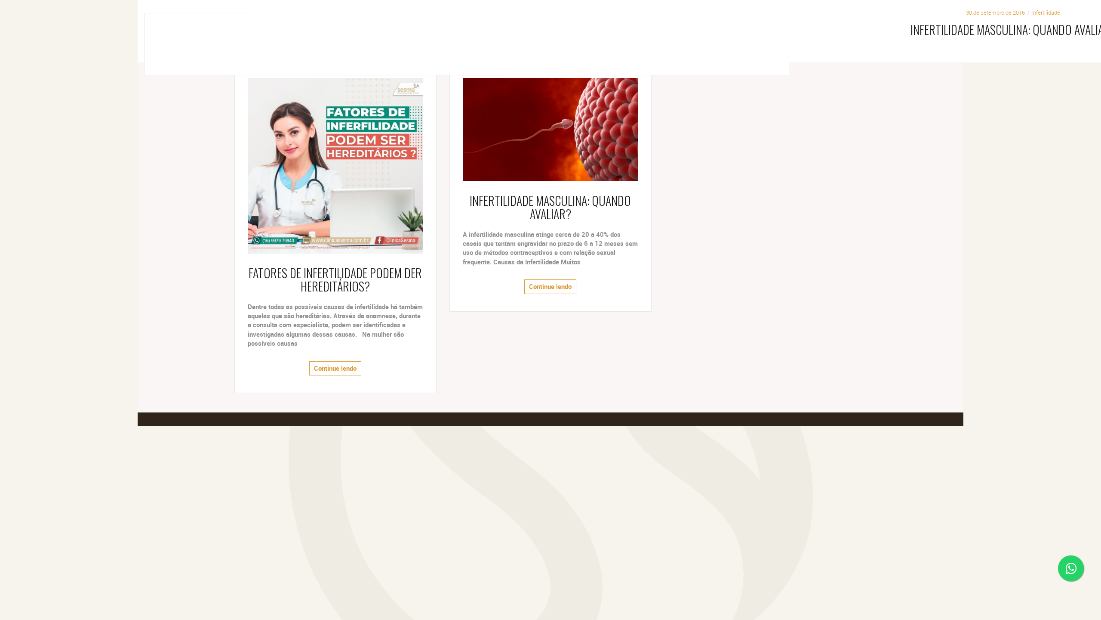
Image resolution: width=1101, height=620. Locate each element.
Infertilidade (1045, 12)
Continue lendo (335, 368)
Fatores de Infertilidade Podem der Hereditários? (335, 279)
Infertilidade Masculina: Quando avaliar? (550, 207)
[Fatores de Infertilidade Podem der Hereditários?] (335, 165)
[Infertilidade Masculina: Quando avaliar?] (550, 129)
